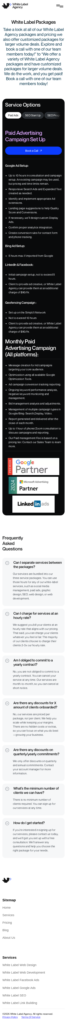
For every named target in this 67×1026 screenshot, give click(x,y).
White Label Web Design (19, 965)
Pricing (7, 922)
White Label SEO (14, 995)
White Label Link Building (19, 1003)
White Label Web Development (23, 972)
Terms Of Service (30, 1017)
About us (8, 937)
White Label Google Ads (19, 988)
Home (6, 907)
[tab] (13, 115)
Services (8, 915)
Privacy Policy (10, 1017)
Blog (5, 930)
